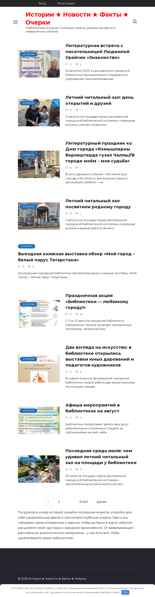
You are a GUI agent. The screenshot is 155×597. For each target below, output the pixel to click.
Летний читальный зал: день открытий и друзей (99, 100)
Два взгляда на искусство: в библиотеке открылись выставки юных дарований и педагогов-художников (99, 356)
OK (125, 592)
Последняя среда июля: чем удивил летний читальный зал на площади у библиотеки (100, 456)
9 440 (83, 502)
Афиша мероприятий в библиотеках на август (92, 407)
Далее (102, 502)
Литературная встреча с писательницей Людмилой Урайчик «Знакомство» (97, 51)
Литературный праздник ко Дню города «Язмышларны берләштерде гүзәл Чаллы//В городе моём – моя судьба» (100, 152)
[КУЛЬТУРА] (39, 75)
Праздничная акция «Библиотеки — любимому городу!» (96, 301)
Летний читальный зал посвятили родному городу (98, 203)
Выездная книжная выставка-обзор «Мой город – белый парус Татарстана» (76, 256)
